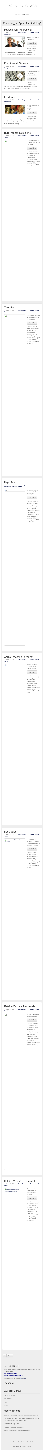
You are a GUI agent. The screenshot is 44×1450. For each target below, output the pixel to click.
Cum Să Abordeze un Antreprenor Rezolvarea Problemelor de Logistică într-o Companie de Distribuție (21, 1419)
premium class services (18, 54)
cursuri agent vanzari (33, 153)
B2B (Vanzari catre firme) (18, 132)
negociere (33, 508)
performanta (7, 122)
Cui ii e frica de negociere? (11, 1424)
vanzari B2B (35, 165)
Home (7, 1445)
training (29, 338)
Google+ (23, 11)
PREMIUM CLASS (22, 5)
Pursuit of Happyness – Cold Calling (14, 1427)
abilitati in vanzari (33, 152)
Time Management (24, 88)
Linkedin (26, 11)
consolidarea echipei (31, 47)
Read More (32, 43)
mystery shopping (31, 1030)
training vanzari (31, 689)
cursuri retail (30, 1027)
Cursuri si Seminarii (33, 1445)
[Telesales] (14, 392)
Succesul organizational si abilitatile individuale (17, 1430)
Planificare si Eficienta (16, 63)
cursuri (30, 326)
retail (28, 1038)
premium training (30, 54)
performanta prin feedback (19, 122)
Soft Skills (14, 486)
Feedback (9, 97)
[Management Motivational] (14, 41)
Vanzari (6, 137)
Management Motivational (18, 29)
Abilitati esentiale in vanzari (18, 657)
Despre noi (12, 1445)
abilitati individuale (32, 503)
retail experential (30, 1214)
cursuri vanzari (31, 155)
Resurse (29, 1446)
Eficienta (6, 86)
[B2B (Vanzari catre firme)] (14, 218)
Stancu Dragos (22, 32)
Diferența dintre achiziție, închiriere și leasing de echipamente (21, 1415)
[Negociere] (14, 567)
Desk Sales (10, 831)
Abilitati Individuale (9, 1395)
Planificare (13, 86)
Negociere (9, 482)
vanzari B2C (30, 343)
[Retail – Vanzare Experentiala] (14, 1266)
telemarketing (31, 336)
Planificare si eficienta (22, 86)
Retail (5, 1011)
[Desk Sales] (14, 916)
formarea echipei (20, 52)
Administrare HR (16, 1446)
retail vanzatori (35, 1038)
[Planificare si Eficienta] (14, 75)
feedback (30, 120)
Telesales (9, 307)
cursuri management (31, 49)
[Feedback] (14, 109)
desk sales (35, 856)
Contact (24, 1446)
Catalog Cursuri (34, 32)
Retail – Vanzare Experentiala (20, 1181)
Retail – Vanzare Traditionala (19, 1006)
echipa (26, 120)
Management (7, 34)
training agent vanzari (33, 687)
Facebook (20, 11)
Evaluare (25, 1445)
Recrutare (19, 1445)
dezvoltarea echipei (9, 52)
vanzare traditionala (32, 1046)
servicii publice (31, 1040)
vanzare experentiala (31, 1219)
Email (18, 11)
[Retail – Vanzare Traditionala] (14, 1091)
